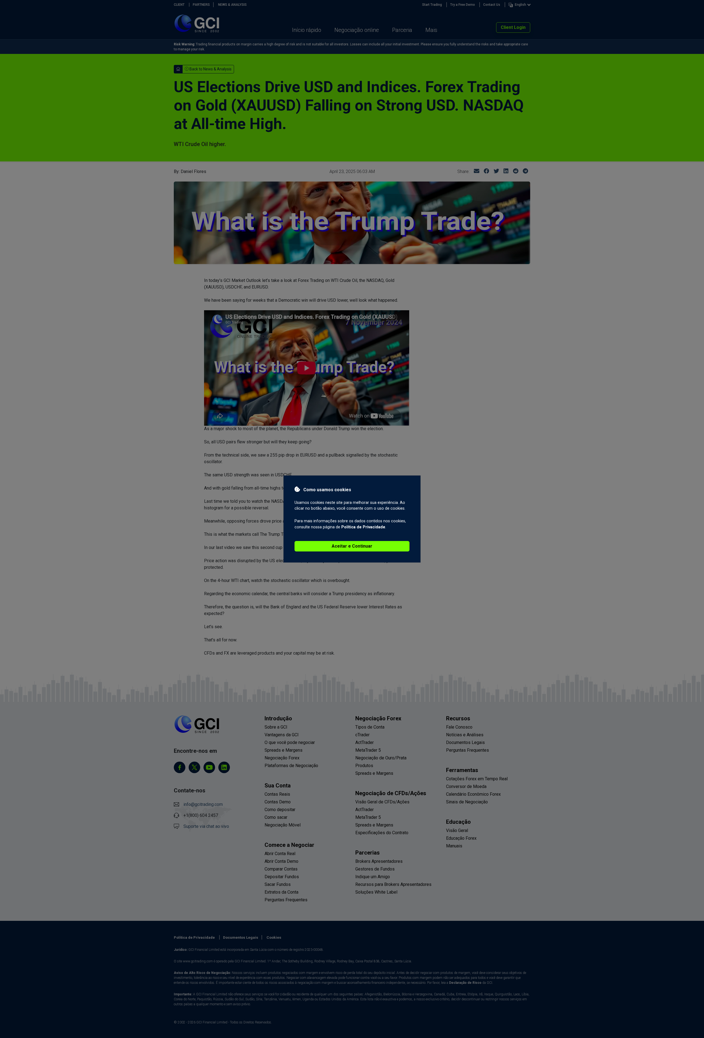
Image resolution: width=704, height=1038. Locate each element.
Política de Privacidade (363, 527)
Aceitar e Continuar (352, 546)
